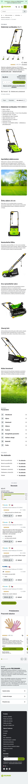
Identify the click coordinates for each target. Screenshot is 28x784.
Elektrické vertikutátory (5, 17)
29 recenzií (24, 64)
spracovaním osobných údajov (15, 763)
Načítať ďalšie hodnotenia (9, 603)
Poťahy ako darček (7, 718)
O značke (5, 731)
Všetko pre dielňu (7, 723)
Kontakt (5, 733)
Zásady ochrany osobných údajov (11, 746)
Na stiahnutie (22, 460)
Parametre (11, 100)
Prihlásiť (21, 759)
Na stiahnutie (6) (21, 100)
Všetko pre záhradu (8, 15)
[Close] (26, 1)
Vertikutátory (17, 15)
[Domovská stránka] (1, 15)
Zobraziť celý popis (17, 71)
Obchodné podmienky (8, 742)
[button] (19, 82)
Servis (4, 735)
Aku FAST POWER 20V (8, 725)
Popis (4, 100)
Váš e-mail (5, 756)
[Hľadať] (24, 11)
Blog (4, 750)
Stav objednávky (7, 737)
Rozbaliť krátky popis (6, 71)
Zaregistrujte (7, 1)
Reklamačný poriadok (8, 744)
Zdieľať (25, 62)
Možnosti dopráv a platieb (9, 739)
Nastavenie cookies (8, 748)
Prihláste (12, 1)
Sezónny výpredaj (7, 716)
